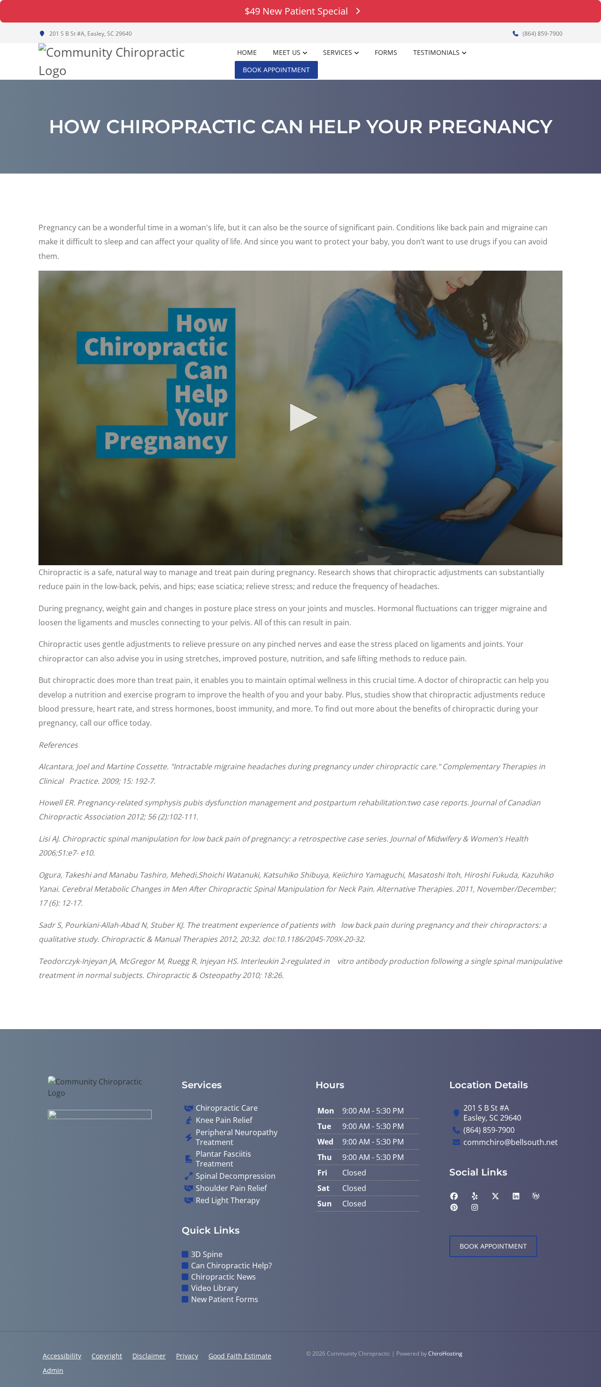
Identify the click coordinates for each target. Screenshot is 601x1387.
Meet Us (286, 52)
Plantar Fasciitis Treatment (223, 1159)
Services (337, 52)
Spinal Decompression (236, 1176)
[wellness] (535, 1196)
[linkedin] (516, 1196)
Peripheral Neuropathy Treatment (236, 1137)
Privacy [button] (187, 1355)
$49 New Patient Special (296, 11)
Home (247, 52)
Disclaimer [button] (149, 1355)
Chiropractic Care (227, 1108)
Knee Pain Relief (224, 1120)
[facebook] (454, 1196)
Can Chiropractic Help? (231, 1265)
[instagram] (474, 1207)
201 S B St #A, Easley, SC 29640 (90, 34)
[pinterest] (454, 1207)
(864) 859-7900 (541, 34)
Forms (386, 52)
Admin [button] (53, 1370)
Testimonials (436, 52)
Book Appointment (276, 69)
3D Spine (207, 1254)
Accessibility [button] (62, 1355)
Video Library (214, 1288)
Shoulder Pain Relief (231, 1188)
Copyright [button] (107, 1355)
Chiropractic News (223, 1277)
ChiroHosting (445, 1353)
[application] (300, 418)
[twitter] (495, 1196)
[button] (300, 417)
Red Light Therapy (228, 1200)
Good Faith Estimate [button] (239, 1355)
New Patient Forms (224, 1299)
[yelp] (474, 1196)
